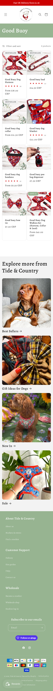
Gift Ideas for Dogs (15, 389)
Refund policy (44, 676)
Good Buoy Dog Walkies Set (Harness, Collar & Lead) (38, 224)
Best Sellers (10, 331)
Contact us (11, 577)
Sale (5, 503)
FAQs (8, 571)
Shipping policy (41, 680)
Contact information (27, 685)
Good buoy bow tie (12, 221)
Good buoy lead (37, 79)
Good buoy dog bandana (12, 175)
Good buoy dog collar (12, 129)
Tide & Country (15, 676)
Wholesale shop (12, 602)
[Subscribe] (42, 627)
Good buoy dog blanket (37, 129)
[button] (6, 14)
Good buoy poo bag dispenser (37, 175)
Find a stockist (12, 539)
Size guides (11, 564)
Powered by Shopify (29, 676)
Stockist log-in (12, 609)
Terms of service (27, 680)
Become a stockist (14, 596)
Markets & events (13, 532)
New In (7, 446)
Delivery (9, 558)
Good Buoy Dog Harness (13, 80)
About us (10, 526)
